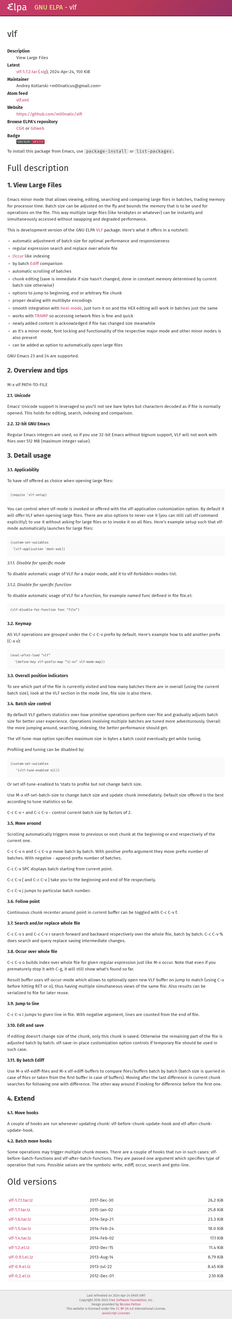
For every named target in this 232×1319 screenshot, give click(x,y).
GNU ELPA (48, 7)
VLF (99, 230)
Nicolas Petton (130, 1304)
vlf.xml (22, 100)
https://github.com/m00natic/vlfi (49, 114)
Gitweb (37, 128)
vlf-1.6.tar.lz (20, 1219)
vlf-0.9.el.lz (19, 1267)
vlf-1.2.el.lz (19, 1248)
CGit (20, 128)
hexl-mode (71, 308)
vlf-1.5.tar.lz (20, 1229)
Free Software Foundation (127, 1300)
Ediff (34, 264)
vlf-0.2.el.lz (19, 1276)
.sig (43, 72)
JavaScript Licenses (116, 1313)
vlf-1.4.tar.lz (20, 1238)
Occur (18, 256)
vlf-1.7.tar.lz (19, 1210)
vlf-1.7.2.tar (26, 72)
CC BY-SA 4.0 (125, 1308)
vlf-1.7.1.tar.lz (21, 1200)
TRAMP (41, 316)
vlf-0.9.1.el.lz (21, 1257)
